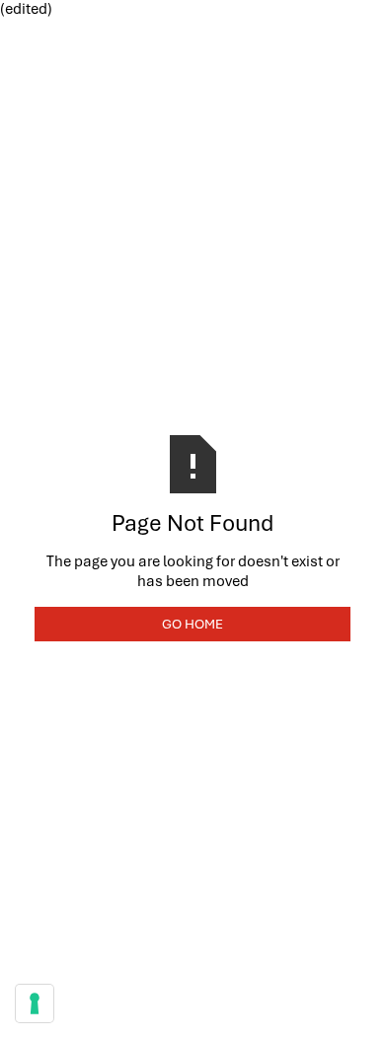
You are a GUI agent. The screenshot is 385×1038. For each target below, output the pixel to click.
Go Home (192, 623)
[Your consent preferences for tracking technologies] (34, 1003)
